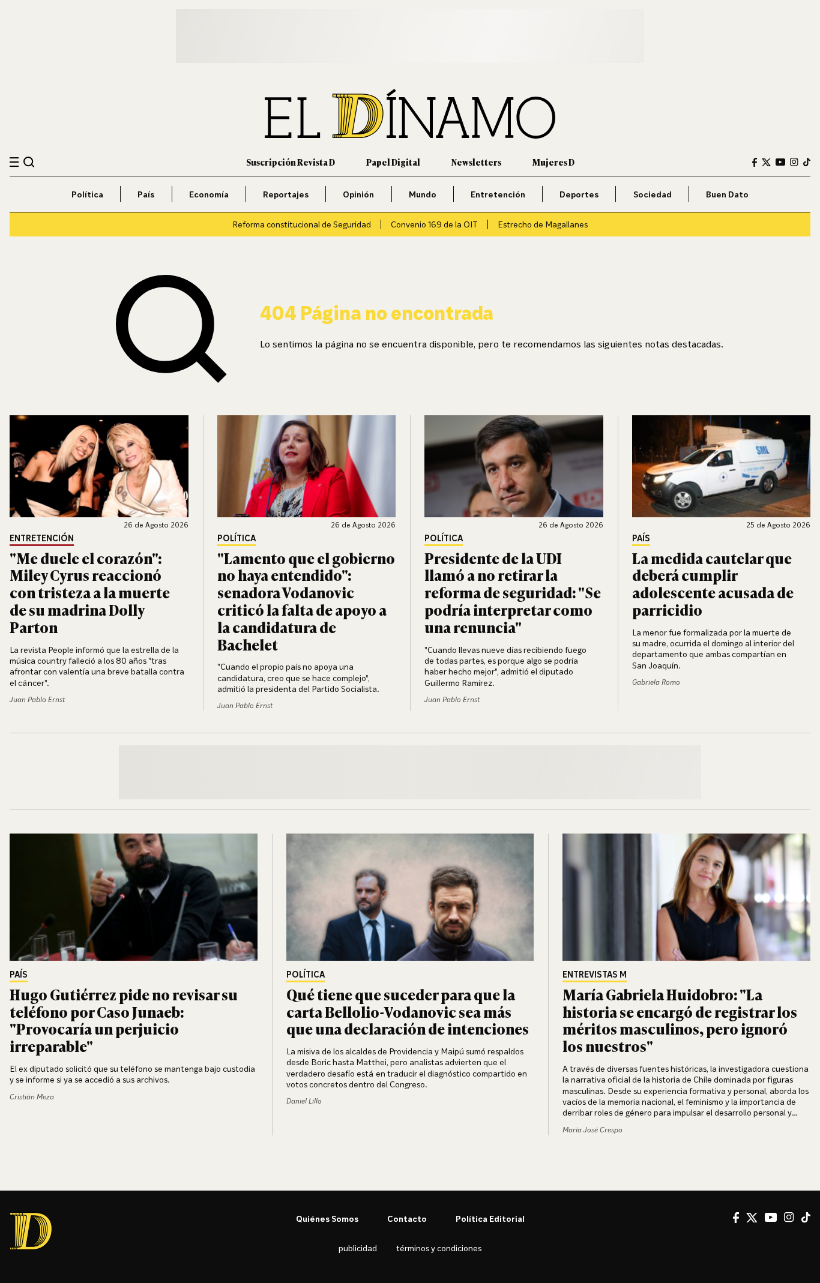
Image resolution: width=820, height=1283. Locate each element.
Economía (209, 194)
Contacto (407, 1218)
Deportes (578, 194)
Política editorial (490, 1218)
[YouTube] (780, 162)
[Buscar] (29, 161)
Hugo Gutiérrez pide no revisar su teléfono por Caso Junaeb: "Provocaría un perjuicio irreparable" (124, 1020)
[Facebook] (754, 162)
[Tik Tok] (805, 1217)
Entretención (498, 194)
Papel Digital (393, 161)
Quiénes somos (327, 1218)
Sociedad (652, 194)
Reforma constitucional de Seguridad (301, 224)
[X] (752, 1217)
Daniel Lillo (304, 1100)
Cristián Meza (32, 1096)
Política (87, 194)
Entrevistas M (594, 974)
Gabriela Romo (656, 682)
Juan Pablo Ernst (37, 699)
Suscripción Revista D (290, 161)
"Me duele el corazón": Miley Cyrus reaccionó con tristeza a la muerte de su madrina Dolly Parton (90, 592)
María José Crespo (592, 1129)
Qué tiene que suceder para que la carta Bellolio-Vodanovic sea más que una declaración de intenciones (407, 1011)
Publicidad (358, 1248)
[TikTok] (806, 162)
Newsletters (476, 161)
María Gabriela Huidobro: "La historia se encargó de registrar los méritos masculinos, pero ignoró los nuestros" (679, 1020)
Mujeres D (553, 161)
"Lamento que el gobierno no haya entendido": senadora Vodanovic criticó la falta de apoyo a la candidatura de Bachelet (306, 601)
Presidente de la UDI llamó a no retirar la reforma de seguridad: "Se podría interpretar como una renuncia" (512, 592)
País (145, 194)
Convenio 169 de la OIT (434, 224)
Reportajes (286, 194)
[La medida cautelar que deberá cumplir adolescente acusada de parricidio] (721, 466)
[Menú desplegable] (14, 162)
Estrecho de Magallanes (543, 224)
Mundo (422, 194)
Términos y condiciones (438, 1248)
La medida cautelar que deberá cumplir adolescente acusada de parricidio (713, 583)
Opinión (358, 194)
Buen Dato (727, 194)
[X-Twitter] (766, 162)
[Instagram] (794, 162)
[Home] (410, 114)
